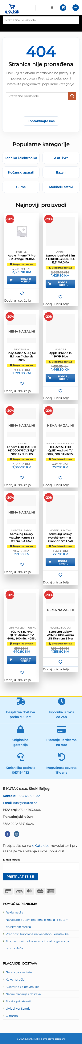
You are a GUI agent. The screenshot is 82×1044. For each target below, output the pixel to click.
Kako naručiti (15, 979)
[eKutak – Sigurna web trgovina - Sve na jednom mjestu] (18, 9)
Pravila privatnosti (18, 1001)
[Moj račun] (52, 7)
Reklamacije (14, 912)
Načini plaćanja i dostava (23, 994)
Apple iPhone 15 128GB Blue (60, 354)
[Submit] (72, 96)
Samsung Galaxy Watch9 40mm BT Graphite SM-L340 (60, 537)
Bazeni (61, 172)
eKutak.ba (41, 845)
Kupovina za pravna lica (22, 987)
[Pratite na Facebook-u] (7, 834)
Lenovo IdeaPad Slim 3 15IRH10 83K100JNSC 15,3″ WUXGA (60, 259)
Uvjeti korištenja (18, 1008)
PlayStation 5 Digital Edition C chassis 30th (22, 356)
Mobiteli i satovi (61, 187)
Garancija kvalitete (19, 972)
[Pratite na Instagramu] (16, 834)
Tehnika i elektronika (21, 158)
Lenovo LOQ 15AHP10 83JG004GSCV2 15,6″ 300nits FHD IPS (21, 450)
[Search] (6, 27)
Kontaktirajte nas (41, 121)
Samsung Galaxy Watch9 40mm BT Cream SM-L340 (21, 537)
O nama (12, 1016)
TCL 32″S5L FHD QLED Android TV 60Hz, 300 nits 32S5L (60, 450)
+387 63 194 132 (21, 796)
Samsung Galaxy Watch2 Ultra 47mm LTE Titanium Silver (60, 635)
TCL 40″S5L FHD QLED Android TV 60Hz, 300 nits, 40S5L (21, 635)
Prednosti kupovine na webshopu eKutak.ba (37, 934)
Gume (21, 187)
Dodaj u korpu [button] (25, 280)
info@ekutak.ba (20, 803)
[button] (63, 7)
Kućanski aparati (21, 172)
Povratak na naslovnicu (41, 109)
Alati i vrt (61, 158)
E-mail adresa (11, 859)
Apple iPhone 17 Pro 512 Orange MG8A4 (21, 257)
